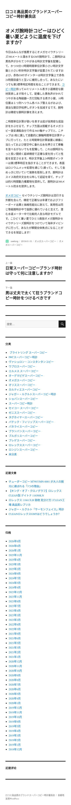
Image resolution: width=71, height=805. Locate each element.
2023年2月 (15, 619)
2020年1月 (15, 703)
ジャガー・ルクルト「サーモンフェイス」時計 (36, 509)
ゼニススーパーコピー (22, 412)
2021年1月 (15, 656)
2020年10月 (15, 670)
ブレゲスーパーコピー (22, 440)
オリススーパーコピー (22, 385)
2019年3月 (15, 735)
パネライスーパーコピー (23, 426)
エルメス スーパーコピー (23, 371)
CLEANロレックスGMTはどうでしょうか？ (35, 514)
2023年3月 (15, 615)
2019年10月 (15, 717)
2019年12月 (15, 707)
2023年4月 (15, 610)
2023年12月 (15, 592)
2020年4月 (15, 698)
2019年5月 (15, 726)
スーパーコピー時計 (21, 403)
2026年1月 (15, 550)
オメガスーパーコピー (45, 241)
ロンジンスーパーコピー (23, 449)
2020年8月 (15, 680)
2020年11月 (15, 666)
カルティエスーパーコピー (24, 389)
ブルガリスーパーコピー (23, 435)
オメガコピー (13, 195)
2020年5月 (15, 693)
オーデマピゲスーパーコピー (26, 375)
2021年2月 (15, 652)
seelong (14, 241)
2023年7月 (15, 606)
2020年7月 (15, 684)
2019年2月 (15, 740)
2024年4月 (15, 587)
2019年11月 (15, 712)
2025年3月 (15, 564)
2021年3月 (15, 647)
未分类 (13, 454)
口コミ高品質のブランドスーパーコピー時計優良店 (33, 14)
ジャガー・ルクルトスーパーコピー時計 (32, 394)
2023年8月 (15, 601)
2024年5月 (15, 582)
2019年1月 (15, 744)
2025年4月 (15, 559)
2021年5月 (15, 643)
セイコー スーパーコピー (23, 408)
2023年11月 (15, 596)
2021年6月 (15, 638)
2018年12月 (15, 749)
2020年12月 (15, 661)
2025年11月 (15, 555)
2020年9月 (15, 675)
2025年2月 (15, 569)
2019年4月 (15, 730)
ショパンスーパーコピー (23, 398)
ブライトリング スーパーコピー (28, 352)
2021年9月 (15, 633)
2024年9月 (15, 573)
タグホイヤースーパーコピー (26, 417)
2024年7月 (15, 578)
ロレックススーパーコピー (24, 445)
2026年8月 (15, 541)
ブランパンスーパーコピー (25, 431)
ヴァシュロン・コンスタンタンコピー (31, 361)
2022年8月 (15, 624)
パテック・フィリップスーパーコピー (31, 422)
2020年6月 (15, 689)
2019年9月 (15, 721)
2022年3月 (15, 629)
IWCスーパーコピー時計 (23, 357)
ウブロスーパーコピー (22, 366)
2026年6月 (15, 545)
